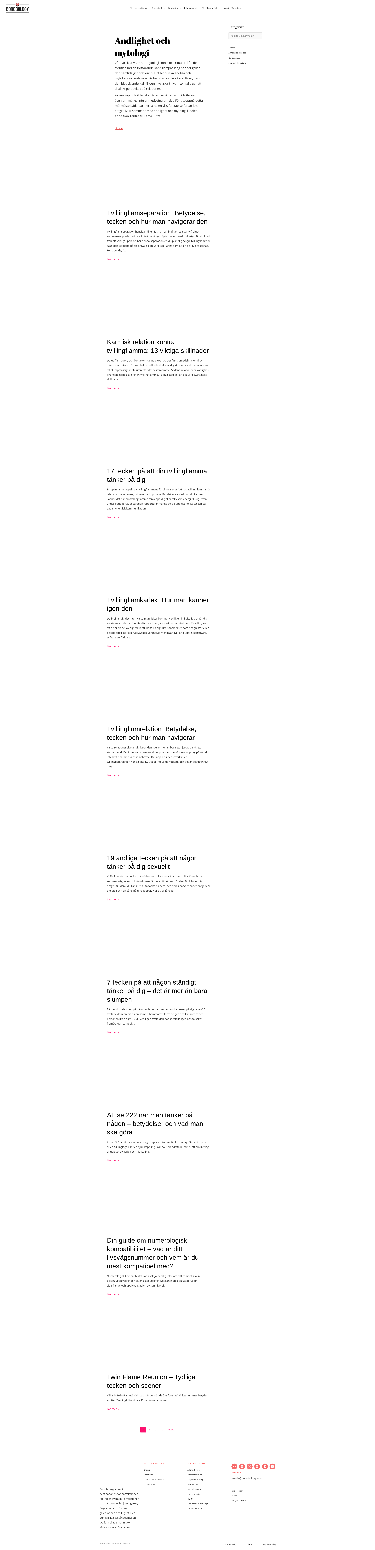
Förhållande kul (209, 8)
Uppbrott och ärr (195, 1474)
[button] (148, 8)
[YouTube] (234, 1466)
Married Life (193, 1484)
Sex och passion (194, 1489)
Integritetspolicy (238, 1500)
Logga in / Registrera (232, 8)
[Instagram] (257, 1466)
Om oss (232, 47)
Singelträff (157, 8)
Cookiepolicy (237, 1490)
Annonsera (148, 1474)
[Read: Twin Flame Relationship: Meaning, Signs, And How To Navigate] (159, 691)
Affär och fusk (194, 1470)
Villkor (234, 1495)
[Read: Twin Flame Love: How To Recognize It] (159, 562)
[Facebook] (242, 1466)
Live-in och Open (195, 1494)
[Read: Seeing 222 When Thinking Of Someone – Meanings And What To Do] (159, 1077)
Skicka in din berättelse (153, 1479)
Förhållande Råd (195, 1508)
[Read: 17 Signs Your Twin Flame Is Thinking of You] (159, 433)
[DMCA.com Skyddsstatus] (107, 1546)
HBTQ (190, 1499)
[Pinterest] (272, 1466)
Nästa (172, 1429)
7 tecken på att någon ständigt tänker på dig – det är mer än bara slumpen (157, 991)
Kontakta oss (234, 58)
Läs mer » (113, 259)
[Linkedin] (265, 1466)
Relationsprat (190, 8)
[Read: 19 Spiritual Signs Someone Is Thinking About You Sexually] (159, 820)
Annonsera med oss (237, 52)
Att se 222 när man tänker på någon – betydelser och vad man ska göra (155, 1123)
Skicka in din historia (237, 63)
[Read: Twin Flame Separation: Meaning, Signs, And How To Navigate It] (159, 175)
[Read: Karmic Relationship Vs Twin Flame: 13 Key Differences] (159, 304)
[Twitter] (250, 1466)
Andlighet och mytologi (198, 1503)
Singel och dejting (195, 1479)
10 (161, 1429)
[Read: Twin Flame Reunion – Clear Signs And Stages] (159, 1339)
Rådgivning (172, 8)
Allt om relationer (138, 8)
